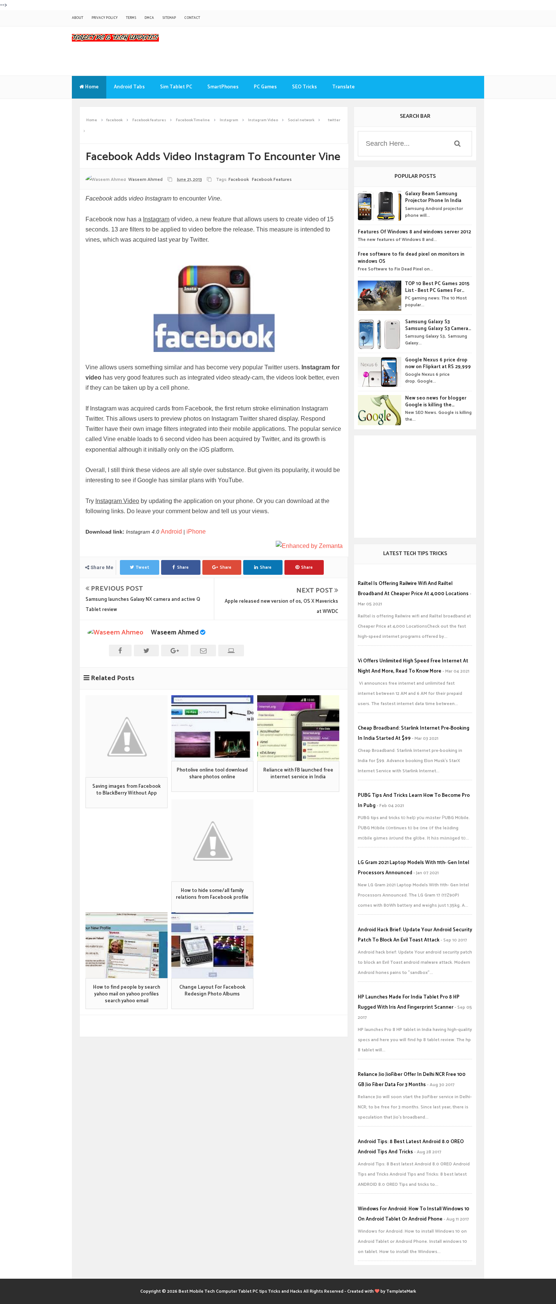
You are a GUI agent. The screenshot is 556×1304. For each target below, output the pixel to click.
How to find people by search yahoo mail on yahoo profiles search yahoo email (126, 994)
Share (183, 567)
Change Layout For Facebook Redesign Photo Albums (212, 991)
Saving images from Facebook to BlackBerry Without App (126, 790)
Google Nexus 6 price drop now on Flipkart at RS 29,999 (438, 363)
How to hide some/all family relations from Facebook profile (212, 894)
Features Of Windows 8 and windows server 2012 (414, 232)
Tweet (142, 567)
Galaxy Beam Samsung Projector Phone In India (433, 197)
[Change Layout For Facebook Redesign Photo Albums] (212, 945)
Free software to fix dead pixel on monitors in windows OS (411, 258)
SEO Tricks (304, 87)
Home (91, 87)
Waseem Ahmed (175, 632)
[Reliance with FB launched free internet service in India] (298, 728)
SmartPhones (223, 87)
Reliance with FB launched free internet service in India (298, 774)
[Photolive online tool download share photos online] (212, 728)
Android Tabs (129, 87)
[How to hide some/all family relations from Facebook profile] (212, 840)
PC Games (265, 87)
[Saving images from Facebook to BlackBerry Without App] (126, 736)
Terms (131, 18)
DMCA (149, 18)
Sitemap (169, 18)
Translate (343, 87)
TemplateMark (401, 1291)
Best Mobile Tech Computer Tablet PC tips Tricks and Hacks (240, 1291)
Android (171, 531)
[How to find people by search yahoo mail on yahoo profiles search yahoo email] (126, 945)
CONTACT (192, 18)
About (77, 18)
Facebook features (272, 179)
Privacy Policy (105, 18)
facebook (238, 179)
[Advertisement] (415, 486)
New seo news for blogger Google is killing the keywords (435, 402)
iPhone (196, 531)
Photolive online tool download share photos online (212, 774)
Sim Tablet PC (176, 87)
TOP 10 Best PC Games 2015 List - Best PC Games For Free (437, 287)
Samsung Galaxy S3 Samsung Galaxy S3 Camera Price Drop (436, 325)
